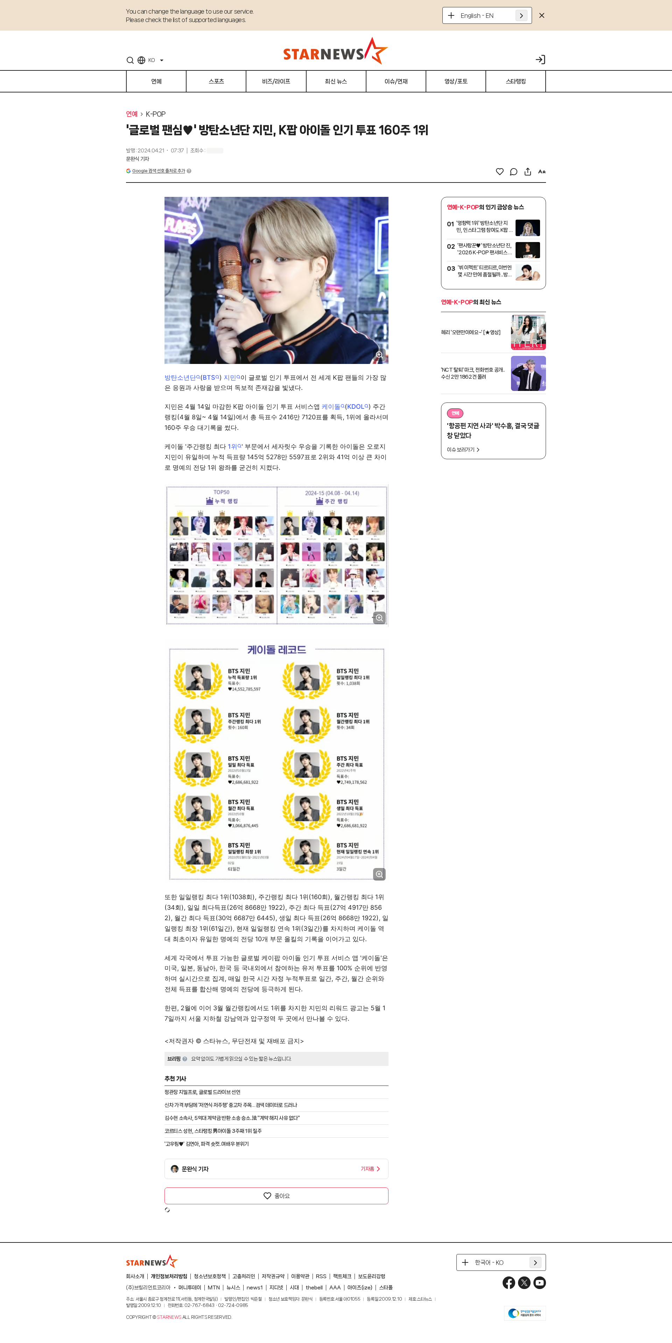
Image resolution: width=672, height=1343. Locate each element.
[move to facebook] (509, 1282)
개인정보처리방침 (169, 1276)
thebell (314, 1287)
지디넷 (276, 1287)
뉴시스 (233, 1287)
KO (151, 60)
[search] (130, 60)
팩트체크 (342, 1276)
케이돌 (331, 406)
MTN (214, 1287)
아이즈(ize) (360, 1287)
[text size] (542, 171)
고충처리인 (243, 1276)
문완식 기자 (137, 159)
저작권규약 (273, 1276)
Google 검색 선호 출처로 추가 (158, 170)
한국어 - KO (489, 1262)
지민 (230, 377)
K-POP (156, 114)
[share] (528, 171)
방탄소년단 (180, 377)
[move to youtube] (539, 1282)
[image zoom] (379, 355)
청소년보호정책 (210, 1276)
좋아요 (282, 1196)
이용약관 (300, 1276)
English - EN (477, 15)
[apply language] (521, 15)
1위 (232, 446)
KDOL (355, 406)
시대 (294, 1287)
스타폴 (386, 1287)
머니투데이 (189, 1287)
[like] (500, 171)
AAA (335, 1287)
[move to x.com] (524, 1282)
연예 (132, 114)
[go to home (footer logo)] (152, 1261)
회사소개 (135, 1276)
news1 (255, 1287)
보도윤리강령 (371, 1276)
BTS (209, 377)
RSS (321, 1276)
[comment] (514, 171)
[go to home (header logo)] (336, 50)
